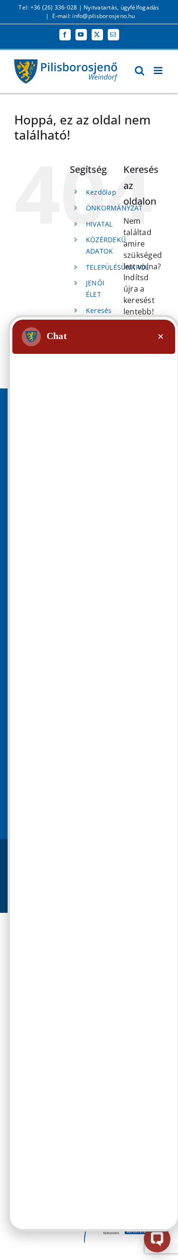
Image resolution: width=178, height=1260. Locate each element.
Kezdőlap (101, 192)
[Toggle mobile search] (139, 71)
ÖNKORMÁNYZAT (114, 207)
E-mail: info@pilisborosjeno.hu (93, 16)
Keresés (99, 310)
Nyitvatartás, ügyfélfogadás (121, 7)
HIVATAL (99, 223)
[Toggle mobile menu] (159, 71)
